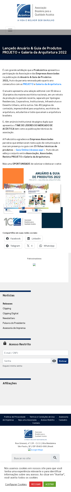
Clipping (7, 308)
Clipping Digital (10, 313)
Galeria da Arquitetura (48, 83)
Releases (7, 303)
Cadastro (63, 419)
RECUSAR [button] (35, 484)
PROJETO (28, 83)
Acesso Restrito (48, 419)
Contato (36, 422)
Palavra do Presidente (14, 322)
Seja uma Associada (27, 419)
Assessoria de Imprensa (14, 327)
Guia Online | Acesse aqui (30, 149)
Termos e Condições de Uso (42, 416)
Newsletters (9, 318)
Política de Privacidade (15, 416)
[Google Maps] (35, 449)
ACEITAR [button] (49, 484)
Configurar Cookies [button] (16, 484)
